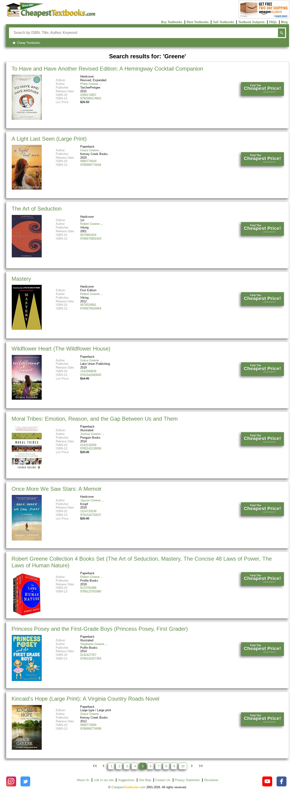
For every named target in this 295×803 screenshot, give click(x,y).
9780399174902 (90, 98)
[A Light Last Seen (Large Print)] (27, 188)
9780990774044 (90, 165)
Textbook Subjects (251, 22)
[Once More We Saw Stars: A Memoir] (27, 539)
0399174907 (88, 95)
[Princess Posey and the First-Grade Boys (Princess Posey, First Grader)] (27, 680)
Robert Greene (90, 224)
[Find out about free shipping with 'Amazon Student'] (264, 17)
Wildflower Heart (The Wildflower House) (61, 348)
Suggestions (126, 780)
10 (182, 766)
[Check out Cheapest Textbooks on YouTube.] (267, 781)
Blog (284, 22)
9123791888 (88, 587)
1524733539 (88, 511)
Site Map (145, 780)
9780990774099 (90, 728)
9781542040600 (90, 375)
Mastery (21, 279)
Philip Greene (89, 84)
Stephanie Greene (92, 644)
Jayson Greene (90, 500)
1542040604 (88, 371)
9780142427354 (90, 658)
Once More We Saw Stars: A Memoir (57, 489)
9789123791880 (90, 591)
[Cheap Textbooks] (50, 16)
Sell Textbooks (223, 22)
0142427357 (88, 655)
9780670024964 (90, 308)
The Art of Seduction (37, 208)
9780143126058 (90, 448)
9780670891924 (90, 238)
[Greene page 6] (191, 766)
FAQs (273, 22)
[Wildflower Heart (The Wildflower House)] (27, 398)
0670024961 (88, 304)
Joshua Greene (90, 434)
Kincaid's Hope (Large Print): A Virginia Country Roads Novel (85, 699)
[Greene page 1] (94, 766)
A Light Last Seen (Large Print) (49, 139)
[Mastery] (27, 328)
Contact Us (162, 780)
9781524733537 (90, 515)
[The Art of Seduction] (27, 256)
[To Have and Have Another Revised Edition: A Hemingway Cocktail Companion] (27, 118)
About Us (83, 780)
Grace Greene (89, 150)
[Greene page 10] (200, 766)
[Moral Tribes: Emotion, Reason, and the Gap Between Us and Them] (27, 470)
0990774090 (88, 725)
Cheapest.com (128, 787)
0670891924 (88, 235)
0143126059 (88, 445)
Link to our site (104, 780)
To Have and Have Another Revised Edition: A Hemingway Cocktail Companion (107, 68)
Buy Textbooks (171, 22)
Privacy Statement (187, 780)
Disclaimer (211, 780)
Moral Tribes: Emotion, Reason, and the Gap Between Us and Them (95, 419)
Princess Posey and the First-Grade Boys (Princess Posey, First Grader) (100, 629)
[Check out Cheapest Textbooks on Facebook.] (281, 781)
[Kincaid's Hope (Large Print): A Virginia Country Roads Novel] (27, 748)
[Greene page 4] (103, 766)
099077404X (88, 161)
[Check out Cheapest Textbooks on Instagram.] (11, 781)
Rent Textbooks (198, 22)
